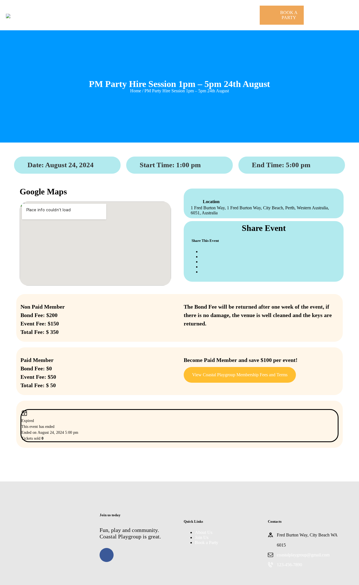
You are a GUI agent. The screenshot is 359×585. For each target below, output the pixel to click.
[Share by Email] (202, 271)
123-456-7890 (289, 564)
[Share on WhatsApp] (202, 266)
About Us (203, 532)
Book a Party (206, 542)
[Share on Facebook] (202, 251)
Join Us (201, 537)
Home (135, 90)
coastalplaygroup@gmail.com (303, 554)
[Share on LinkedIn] (202, 261)
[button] (240, 375)
